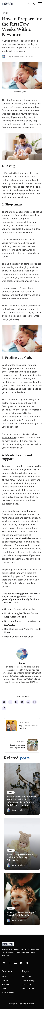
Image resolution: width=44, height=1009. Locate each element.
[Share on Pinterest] (16, 702)
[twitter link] (4, 963)
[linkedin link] (15, 963)
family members (24, 511)
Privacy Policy (28, 976)
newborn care (25, 232)
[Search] (29, 4)
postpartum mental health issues (18, 538)
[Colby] (3, 56)
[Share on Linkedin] (28, 702)
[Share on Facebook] (10, 702)
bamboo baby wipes (25, 295)
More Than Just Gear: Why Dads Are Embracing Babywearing (20, 857)
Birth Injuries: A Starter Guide (19, 636)
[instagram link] (21, 963)
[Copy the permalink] (4, 708)
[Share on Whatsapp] (22, 702)
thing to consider (30, 409)
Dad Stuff (6, 980)
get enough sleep (29, 187)
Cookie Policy (28, 980)
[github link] (26, 963)
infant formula (9, 437)
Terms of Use (28, 988)
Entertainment (8, 992)
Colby (9, 56)
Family (5, 976)
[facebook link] (10, 963)
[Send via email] (34, 702)
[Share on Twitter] (4, 702)
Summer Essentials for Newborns (21, 609)
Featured (6, 984)
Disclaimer (26, 984)
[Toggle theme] (34, 4)
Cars (4, 988)
